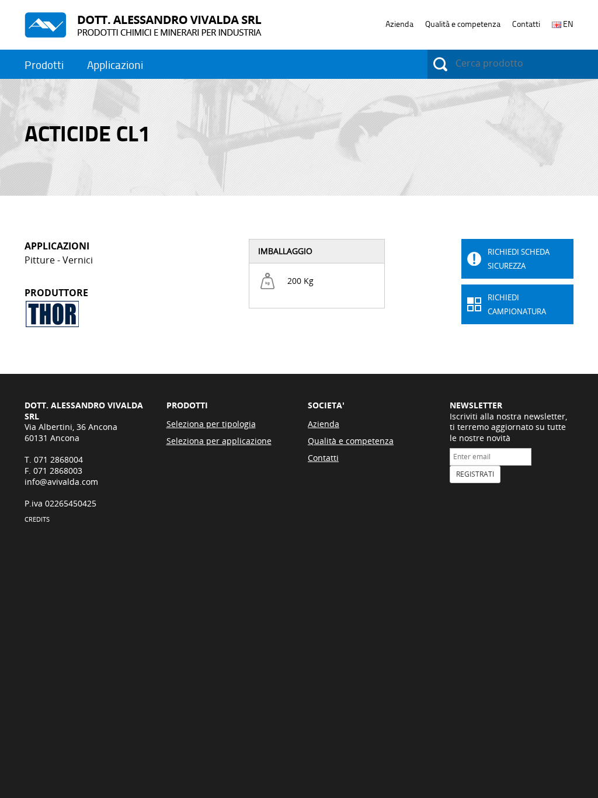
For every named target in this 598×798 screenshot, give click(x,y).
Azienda (399, 24)
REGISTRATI (475, 474)
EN (567, 24)
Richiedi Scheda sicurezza (519, 259)
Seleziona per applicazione (219, 440)
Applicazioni (115, 65)
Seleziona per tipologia (211, 423)
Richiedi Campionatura (517, 304)
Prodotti (44, 65)
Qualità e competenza (462, 24)
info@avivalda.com (61, 481)
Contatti (526, 24)
